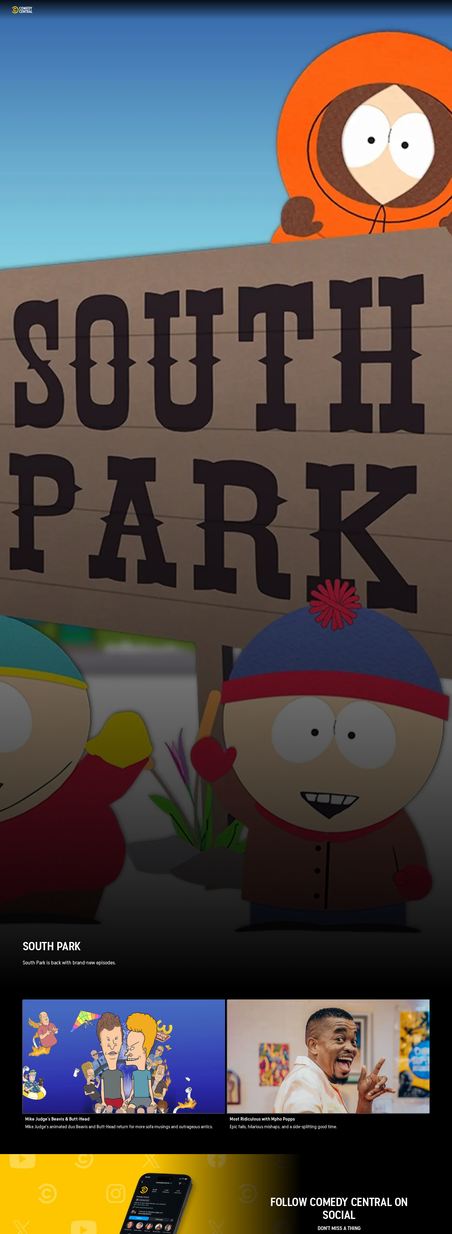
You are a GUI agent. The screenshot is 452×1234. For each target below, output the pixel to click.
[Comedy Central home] (22, 10)
